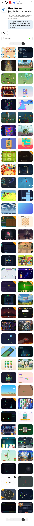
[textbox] (4, 33)
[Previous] (7, 519)
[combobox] (4, 33)
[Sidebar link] (2, 2)
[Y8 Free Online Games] (8, 2)
